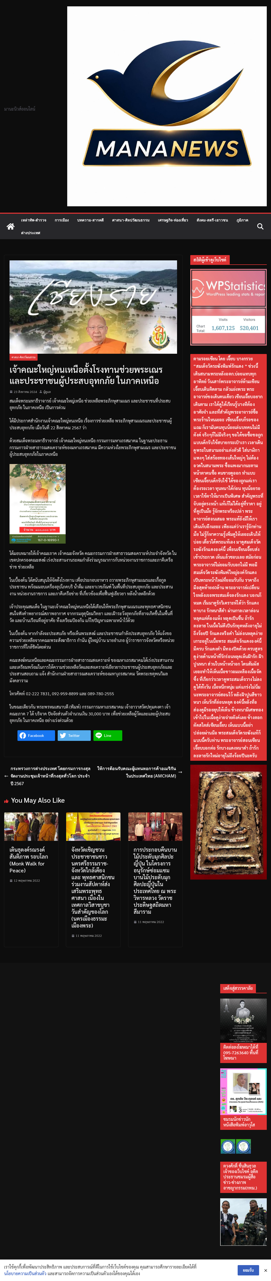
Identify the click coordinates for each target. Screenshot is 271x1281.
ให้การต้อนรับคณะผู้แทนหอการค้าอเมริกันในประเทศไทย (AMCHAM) (136, 772)
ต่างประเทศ (30, 232)
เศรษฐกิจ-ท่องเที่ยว (173, 219)
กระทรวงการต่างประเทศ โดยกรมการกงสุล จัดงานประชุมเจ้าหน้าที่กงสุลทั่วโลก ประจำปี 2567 (51, 776)
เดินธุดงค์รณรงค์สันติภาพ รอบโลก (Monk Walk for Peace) (29, 860)
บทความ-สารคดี (90, 219)
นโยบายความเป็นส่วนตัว (25, 1273)
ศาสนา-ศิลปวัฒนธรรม (131, 219)
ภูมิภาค (242, 219)
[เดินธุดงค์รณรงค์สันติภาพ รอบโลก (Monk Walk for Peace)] (31, 816)
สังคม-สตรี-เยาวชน (212, 219)
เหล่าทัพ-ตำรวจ (33, 219)
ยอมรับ (248, 1270)
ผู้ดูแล (47, 392)
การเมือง (62, 219)
